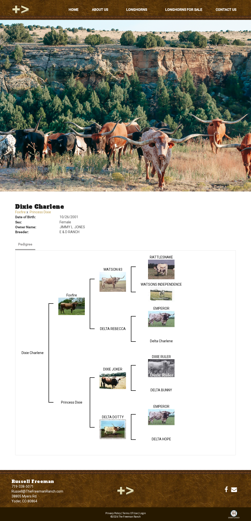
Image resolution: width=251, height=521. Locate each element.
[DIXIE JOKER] (113, 380)
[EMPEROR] (161, 319)
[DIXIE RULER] (161, 368)
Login (142, 513)
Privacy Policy (113, 513)
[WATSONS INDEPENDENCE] (161, 294)
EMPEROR (161, 308)
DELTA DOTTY (113, 417)
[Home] (125, 490)
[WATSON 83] (113, 281)
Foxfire (20, 212)
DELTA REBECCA (113, 329)
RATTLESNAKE (161, 257)
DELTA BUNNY (161, 390)
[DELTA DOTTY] (113, 429)
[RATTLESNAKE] (161, 269)
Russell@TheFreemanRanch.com (37, 491)
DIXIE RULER (161, 357)
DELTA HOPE (161, 439)
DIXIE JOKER (112, 369)
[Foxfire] (71, 306)
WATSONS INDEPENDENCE (161, 284)
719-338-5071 (23, 486)
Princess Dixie (40, 212)
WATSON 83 (112, 269)
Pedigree (25, 244)
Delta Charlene (161, 341)
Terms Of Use (130, 513)
